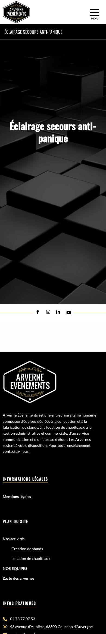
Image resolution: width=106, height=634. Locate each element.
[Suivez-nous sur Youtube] (68, 313)
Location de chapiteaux (30, 558)
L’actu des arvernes (18, 578)
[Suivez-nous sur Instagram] (48, 312)
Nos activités (13, 538)
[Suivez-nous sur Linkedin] (58, 312)
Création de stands (27, 548)
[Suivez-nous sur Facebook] (37, 312)
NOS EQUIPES (15, 568)
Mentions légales (17, 496)
